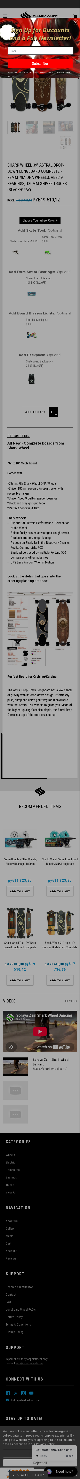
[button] (75, 22)
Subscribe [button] (40, 63)
